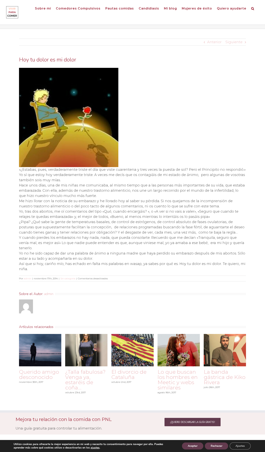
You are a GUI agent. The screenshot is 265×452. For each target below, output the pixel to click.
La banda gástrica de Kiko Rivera (224, 377)
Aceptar (192, 446)
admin (27, 278)
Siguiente (233, 42)
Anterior (214, 42)
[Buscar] (252, 8)
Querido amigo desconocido (39, 374)
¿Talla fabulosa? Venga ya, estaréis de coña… (85, 380)
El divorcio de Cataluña (128, 374)
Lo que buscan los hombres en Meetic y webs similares (178, 380)
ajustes (95, 447)
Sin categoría (67, 278)
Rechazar (216, 446)
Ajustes (240, 446)
